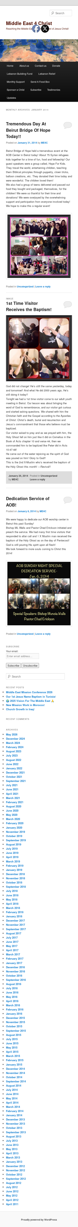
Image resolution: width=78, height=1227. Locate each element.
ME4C (44, 142)
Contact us (40, 65)
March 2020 (13, 819)
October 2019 (14, 836)
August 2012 (13, 1183)
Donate (56, 65)
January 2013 (14, 1162)
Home (10, 65)
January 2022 (14, 768)
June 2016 (12, 992)
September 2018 (16, 887)
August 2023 (13, 751)
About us (24, 65)
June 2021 (12, 789)
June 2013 (12, 1145)
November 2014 (15, 1073)
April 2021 (12, 794)
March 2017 (13, 954)
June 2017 (12, 942)
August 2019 (13, 844)
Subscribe (35, 89)
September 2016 (16, 980)
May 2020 (11, 815)
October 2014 (14, 1077)
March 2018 (13, 908)
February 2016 (14, 1009)
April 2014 (12, 1102)
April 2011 (12, 1204)
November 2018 (15, 878)
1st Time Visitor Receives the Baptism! (29, 306)
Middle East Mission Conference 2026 (29, 692)
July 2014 (12, 1090)
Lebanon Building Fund (19, 73)
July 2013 (12, 1140)
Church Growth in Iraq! (20, 709)
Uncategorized (25, 286)
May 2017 (11, 946)
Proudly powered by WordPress (39, 1219)
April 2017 (12, 950)
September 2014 (16, 1081)
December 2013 (15, 1119)
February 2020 (14, 823)
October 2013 (14, 1128)
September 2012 (16, 1179)
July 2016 (12, 988)
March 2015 (13, 1056)
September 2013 (16, 1132)
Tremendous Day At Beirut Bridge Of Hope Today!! (28, 130)
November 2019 (15, 832)
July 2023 (12, 755)
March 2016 (13, 1005)
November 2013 (15, 1123)
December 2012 (15, 1166)
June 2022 (12, 764)
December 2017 (15, 920)
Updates (11, 97)
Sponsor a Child (15, 89)
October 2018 (14, 882)
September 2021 (16, 781)
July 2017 (12, 937)
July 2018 (12, 891)
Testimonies (53, 89)
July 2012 (12, 1187)
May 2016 (11, 997)
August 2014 (13, 1085)
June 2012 (12, 1191)
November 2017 (15, 925)
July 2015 (12, 1039)
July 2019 (12, 848)
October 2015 (14, 1026)
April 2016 (12, 1001)
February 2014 (14, 1111)
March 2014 (13, 1107)
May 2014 (11, 1098)
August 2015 (13, 1035)
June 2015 (12, 1043)
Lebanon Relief (46, 73)
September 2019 (16, 840)
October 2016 (14, 975)
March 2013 (13, 1157)
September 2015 (16, 1031)
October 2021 (14, 777)
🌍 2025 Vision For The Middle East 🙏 (30, 701)
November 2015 (15, 1022)
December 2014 (15, 1069)
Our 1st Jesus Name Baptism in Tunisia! (31, 696)
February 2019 (14, 865)
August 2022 (13, 760)
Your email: (12, 651)
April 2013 (12, 1153)
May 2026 (11, 734)
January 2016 (14, 1013)
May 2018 (11, 899)
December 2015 (15, 1018)
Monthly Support (16, 81)
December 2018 (15, 874)
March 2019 (13, 861)
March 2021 (13, 798)
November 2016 (15, 971)
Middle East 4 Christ (29, 23)
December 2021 (15, 772)
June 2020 (12, 810)
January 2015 (14, 1064)
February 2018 (14, 912)
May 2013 (11, 1149)
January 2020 (14, 827)
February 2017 (14, 958)
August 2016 (13, 984)
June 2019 (12, 853)
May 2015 (11, 1047)
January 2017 (14, 963)
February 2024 (14, 747)
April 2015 (12, 1052)
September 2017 (16, 929)
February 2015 (14, 1060)
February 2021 (14, 802)
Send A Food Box (40, 81)
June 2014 (12, 1094)
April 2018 (12, 904)
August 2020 (13, 806)
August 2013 (13, 1136)
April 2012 (12, 1200)
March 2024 (13, 743)
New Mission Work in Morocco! (25, 705)
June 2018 (12, 895)
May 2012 (11, 1195)
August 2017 (13, 933)
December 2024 (15, 738)
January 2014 (14, 1115)
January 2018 (14, 916)
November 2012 (15, 1170)
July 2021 (12, 785)
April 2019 (12, 857)
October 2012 (14, 1174)
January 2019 (14, 870)
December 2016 (15, 967)
